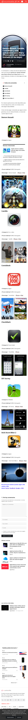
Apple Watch (12, 610)
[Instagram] (21, 700)
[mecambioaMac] (8, 2)
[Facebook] (18, 700)
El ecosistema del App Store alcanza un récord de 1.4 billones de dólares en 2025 (12, 156)
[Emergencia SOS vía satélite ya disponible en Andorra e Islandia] (23, 660)
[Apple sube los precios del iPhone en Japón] (23, 668)
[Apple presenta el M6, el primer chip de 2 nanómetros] (5, 553)
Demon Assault (8, 86)
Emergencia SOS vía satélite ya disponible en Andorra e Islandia (9, 660)
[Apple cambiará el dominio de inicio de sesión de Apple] (5, 559)
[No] (26, 714)
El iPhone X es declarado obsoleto (9, 652)
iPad (24, 173)
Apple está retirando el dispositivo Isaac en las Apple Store (9, 676)
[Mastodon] (16, 700)
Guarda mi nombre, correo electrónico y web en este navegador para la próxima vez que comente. (14, 532)
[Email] (8, 61)
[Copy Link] (10, 61)
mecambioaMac (10, 64)
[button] (16, 1)
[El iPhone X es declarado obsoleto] (23, 653)
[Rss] (2, 700)
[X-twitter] (13, 700)
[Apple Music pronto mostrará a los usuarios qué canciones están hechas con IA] (5, 566)
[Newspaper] (5, 700)
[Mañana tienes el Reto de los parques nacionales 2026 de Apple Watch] (5, 607)
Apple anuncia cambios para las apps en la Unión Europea (18, 150)
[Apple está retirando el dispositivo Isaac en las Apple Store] (23, 675)
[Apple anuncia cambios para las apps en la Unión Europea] (6, 150)
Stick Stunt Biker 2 (9, 98)
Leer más (19, 717)
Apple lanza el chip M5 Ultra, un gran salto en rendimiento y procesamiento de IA (18, 544)
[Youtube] (24, 700)
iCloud (11, 561)
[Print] (13, 61)
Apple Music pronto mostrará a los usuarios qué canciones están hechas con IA (18, 566)
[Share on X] (6, 61)
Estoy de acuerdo (10, 717)
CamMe (6, 88)
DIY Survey (7, 95)
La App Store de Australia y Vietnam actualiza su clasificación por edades (12, 164)
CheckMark (7, 93)
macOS (11, 548)
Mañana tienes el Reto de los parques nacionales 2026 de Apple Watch (17, 607)
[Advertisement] (14, 18)
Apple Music (12, 569)
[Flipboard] (8, 700)
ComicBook (7, 91)
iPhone (19, 173)
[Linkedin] (10, 700)
